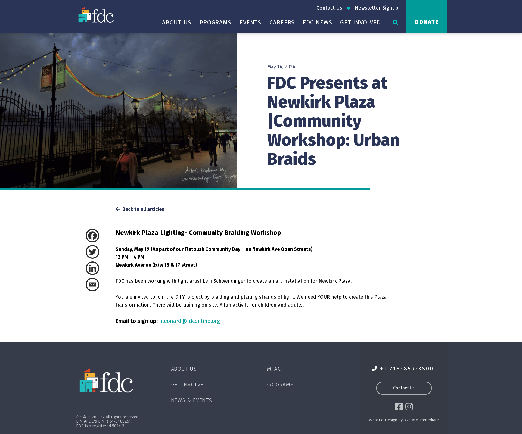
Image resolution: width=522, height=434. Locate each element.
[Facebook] (99, 235)
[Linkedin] (99, 268)
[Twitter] (99, 252)
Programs (215, 22)
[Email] (99, 284)
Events (250, 22)
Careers (282, 22)
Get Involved (360, 22)
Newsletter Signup (376, 8)
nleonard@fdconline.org (189, 321)
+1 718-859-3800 (407, 368)
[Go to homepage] (96, 14)
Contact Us (329, 8)
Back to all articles (142, 209)
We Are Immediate (422, 419)
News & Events (191, 400)
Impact (274, 369)
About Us (176, 22)
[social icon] (399, 406)
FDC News (317, 22)
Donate (427, 22)
